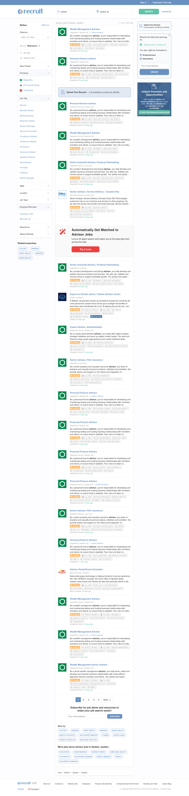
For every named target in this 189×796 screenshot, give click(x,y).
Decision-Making (94, 313)
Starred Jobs (29, 57)
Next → (107, 699)
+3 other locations (96, 635)
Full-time (87, 45)
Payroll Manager (104, 757)
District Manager (27, 177)
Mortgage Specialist (88, 740)
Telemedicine (94, 78)
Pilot (112, 211)
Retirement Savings (80, 317)
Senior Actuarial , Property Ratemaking (94, 162)
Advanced (166, 11)
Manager (39, 253)
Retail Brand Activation (86, 569)
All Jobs (27, 52)
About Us (46, 783)
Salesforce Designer (83, 757)
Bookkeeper (64, 752)
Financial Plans (79, 687)
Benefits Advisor (27, 110)
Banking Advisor (27, 115)
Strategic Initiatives (104, 343)
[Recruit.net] (30, 11)
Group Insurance (120, 45)
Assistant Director (27, 157)
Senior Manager (80, 752)
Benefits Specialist (67, 735)
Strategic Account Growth (83, 211)
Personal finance (83, 58)
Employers (86, 783)
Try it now (85, 249)
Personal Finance (83, 392)
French (91, 48)
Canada (34, 789)
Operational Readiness (82, 214)
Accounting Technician (68, 761)
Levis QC (88, 165)
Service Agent (119, 735)
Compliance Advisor (28, 136)
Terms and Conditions (150, 789)
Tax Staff (23, 249)
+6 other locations (101, 484)
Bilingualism (78, 313)
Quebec (80, 297)
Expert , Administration (86, 327)
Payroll (118, 757)
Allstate (72, 297)
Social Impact (101, 207)
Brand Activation (94, 589)
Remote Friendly (91, 310)
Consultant (24, 146)
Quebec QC (84, 32)
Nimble (101, 48)
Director (23, 105)
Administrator (25, 162)
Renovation (112, 585)
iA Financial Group (31, 85)
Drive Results (78, 78)
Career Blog (166, 783)
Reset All (46, 25)
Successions (78, 654)
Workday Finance (98, 752)
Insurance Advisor (28, 152)
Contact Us (59, 783)
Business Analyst (27, 120)
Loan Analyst (64, 757)
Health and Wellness (104, 74)
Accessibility (78, 48)
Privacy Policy (165, 789)
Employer (26, 213)
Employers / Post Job (161, 2)
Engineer (35, 249)
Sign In (143, 2)
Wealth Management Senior (89, 664)
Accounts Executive (28, 131)
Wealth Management (85, 29)
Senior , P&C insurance (86, 359)
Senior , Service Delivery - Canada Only (94, 191)
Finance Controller (67, 740)
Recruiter (25, 219)
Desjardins (28, 79)
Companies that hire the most (127, 783)
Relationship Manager (88, 735)
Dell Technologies (76, 195)
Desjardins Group (76, 107)
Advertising (77, 589)
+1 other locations (96, 32)
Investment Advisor (28, 141)
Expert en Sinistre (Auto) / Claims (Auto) (95, 294)
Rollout (76, 530)
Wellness (109, 313)
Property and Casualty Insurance (107, 379)
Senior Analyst (25, 258)
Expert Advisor (102, 119)
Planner (105, 735)
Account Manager (27, 126)
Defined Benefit (102, 45)
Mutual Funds (111, 149)
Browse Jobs (73, 783)
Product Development (109, 181)
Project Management (113, 589)
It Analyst (24, 167)
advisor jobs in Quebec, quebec (69, 23)
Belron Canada (75, 572)
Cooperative (123, 74)
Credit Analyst (25, 253)
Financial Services (80, 122)
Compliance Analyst (118, 752)
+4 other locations (96, 396)
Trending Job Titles (150, 783)
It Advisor (24, 172)
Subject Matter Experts (117, 346)
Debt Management (103, 438)
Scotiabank (28, 90)
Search (149, 11)
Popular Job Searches (103, 783)
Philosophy (100, 467)
